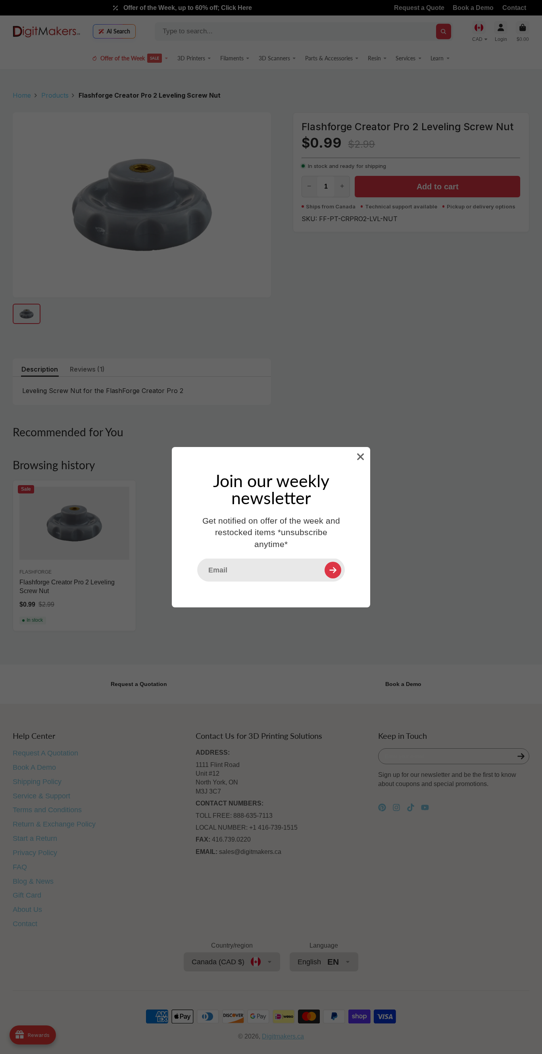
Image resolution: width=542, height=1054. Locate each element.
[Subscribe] (333, 569)
